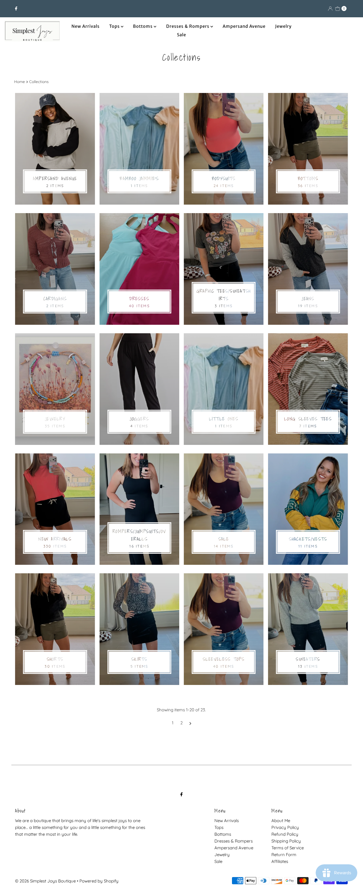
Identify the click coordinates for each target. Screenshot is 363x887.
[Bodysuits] (223, 149)
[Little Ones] (223, 389)
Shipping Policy (286, 841)
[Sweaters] (308, 629)
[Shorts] (55, 629)
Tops (115, 26)
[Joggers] (139, 389)
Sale (181, 34)
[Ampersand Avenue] (55, 149)
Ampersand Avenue (244, 26)
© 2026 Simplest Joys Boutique (45, 881)
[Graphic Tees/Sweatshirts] (223, 269)
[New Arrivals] (55, 509)
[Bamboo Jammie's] (139, 149)
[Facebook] (16, 8)
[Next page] (190, 723)
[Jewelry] (55, 389)
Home (19, 81)
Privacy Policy (285, 827)
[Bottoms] (308, 149)
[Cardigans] (55, 269)
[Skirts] (139, 629)
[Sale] (223, 509)
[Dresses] (139, 269)
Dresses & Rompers (188, 26)
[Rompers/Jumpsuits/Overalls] (139, 509)
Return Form (283, 854)
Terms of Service (287, 847)
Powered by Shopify (99, 881)
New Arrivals (85, 26)
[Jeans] (308, 269)
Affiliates (279, 861)
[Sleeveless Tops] (223, 629)
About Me (280, 820)
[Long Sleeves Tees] (308, 389)
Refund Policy (284, 834)
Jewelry (283, 26)
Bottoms (143, 26)
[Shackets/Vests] (308, 509)
